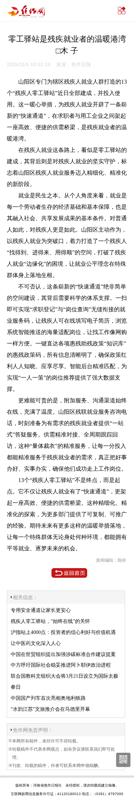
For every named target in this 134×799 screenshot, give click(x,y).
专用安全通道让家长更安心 (41, 610)
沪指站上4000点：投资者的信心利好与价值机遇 (63, 632)
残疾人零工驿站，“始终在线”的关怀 (50, 621)
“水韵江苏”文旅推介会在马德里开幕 (50, 709)
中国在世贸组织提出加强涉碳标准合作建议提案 (63, 654)
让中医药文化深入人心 (36, 643)
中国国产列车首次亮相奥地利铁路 (48, 698)
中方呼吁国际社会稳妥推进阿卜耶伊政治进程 (61, 665)
